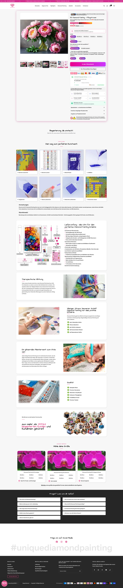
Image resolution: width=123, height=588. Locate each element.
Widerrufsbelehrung (12, 570)
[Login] (107, 5)
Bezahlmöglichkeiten (40, 566)
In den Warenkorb (88, 64)
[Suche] (104, 5)
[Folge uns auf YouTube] (106, 570)
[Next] (64, 35)
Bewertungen (38, 568)
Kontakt (9, 564)
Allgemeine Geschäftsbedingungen (15, 573)
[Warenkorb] (110, 5)
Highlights (52, 5)
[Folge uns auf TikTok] (110, 570)
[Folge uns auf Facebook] (94, 570)
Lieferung (37, 564)
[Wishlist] (114, 6)
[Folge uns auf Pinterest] (102, 570)
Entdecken (85, 5)
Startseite (37, 5)
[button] (4, 584)
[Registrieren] (79, 571)
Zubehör (71, 5)
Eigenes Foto (45, 5)
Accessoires (78, 5)
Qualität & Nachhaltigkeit (41, 570)
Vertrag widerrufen (13, 576)
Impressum (10, 566)
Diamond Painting (62, 5)
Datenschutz (10, 568)
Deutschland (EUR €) (12, 583)
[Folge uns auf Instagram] (98, 570)
